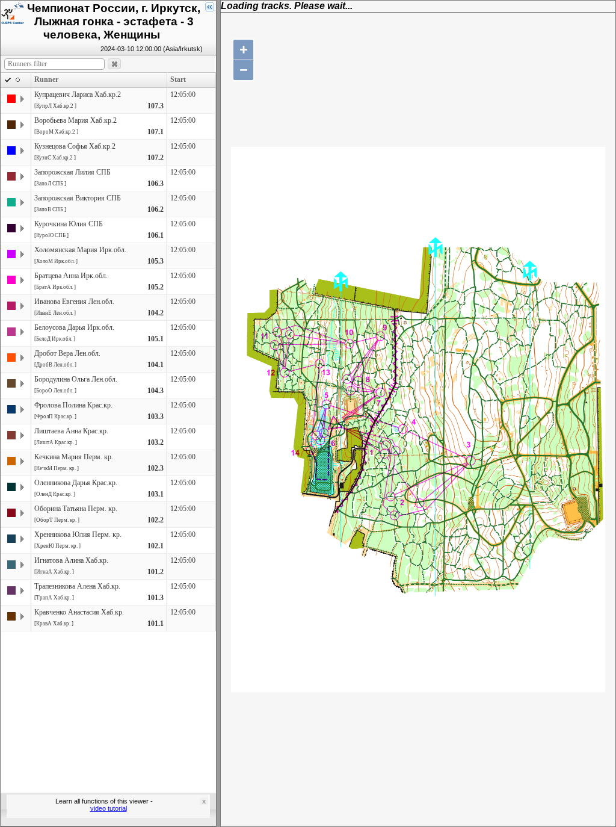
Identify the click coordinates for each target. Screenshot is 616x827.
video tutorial (108, 808)
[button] (114, 64)
